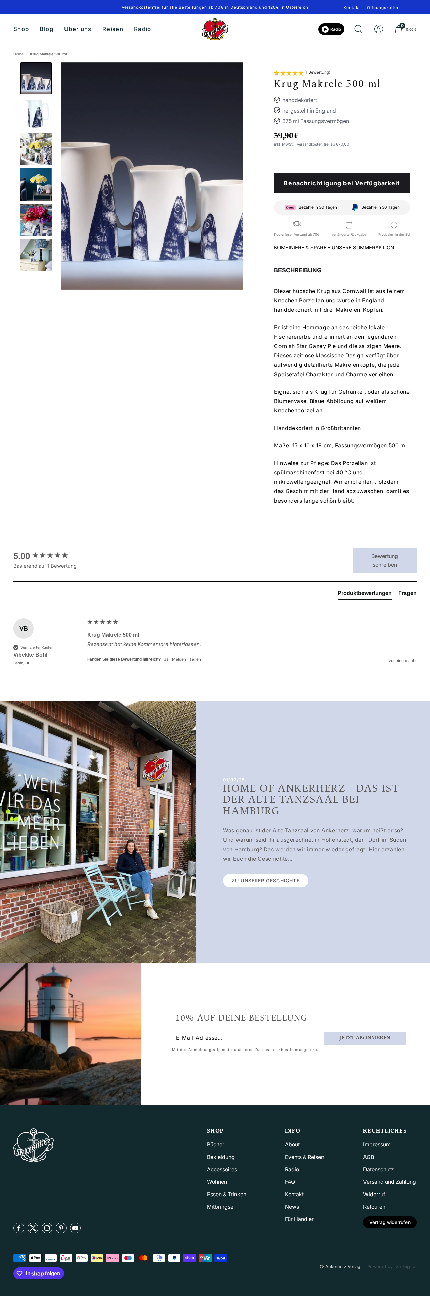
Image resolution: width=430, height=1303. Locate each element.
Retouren (374, 1206)
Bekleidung (221, 1157)
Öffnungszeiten (383, 7)
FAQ (290, 1181)
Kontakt (351, 7)
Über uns (78, 29)
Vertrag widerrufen (390, 1222)
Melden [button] (179, 659)
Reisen (112, 29)
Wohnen (217, 1181)
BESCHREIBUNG (297, 270)
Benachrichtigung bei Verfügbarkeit (342, 183)
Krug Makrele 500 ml (48, 54)
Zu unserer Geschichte (266, 880)
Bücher (215, 1144)
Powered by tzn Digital (392, 1266)
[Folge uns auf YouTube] (75, 1228)
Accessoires (222, 1169)
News (292, 1206)
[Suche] (358, 29)
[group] (48, 556)
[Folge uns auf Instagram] (47, 1228)
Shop (21, 29)
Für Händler (299, 1219)
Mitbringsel (221, 1206)
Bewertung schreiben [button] (384, 560)
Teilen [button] (195, 659)
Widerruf (374, 1194)
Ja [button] (166, 659)
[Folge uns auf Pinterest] (61, 1228)
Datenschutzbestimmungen (283, 1049)
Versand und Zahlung (389, 1181)
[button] (302, 73)
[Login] (379, 29)
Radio (143, 29)
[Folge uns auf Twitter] (33, 1228)
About (292, 1144)
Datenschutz (378, 1169)
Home (18, 54)
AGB (368, 1157)
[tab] (365, 595)
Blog (46, 29)
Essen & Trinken (226, 1194)
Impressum (377, 1144)
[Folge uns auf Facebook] (19, 1228)
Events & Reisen (304, 1157)
